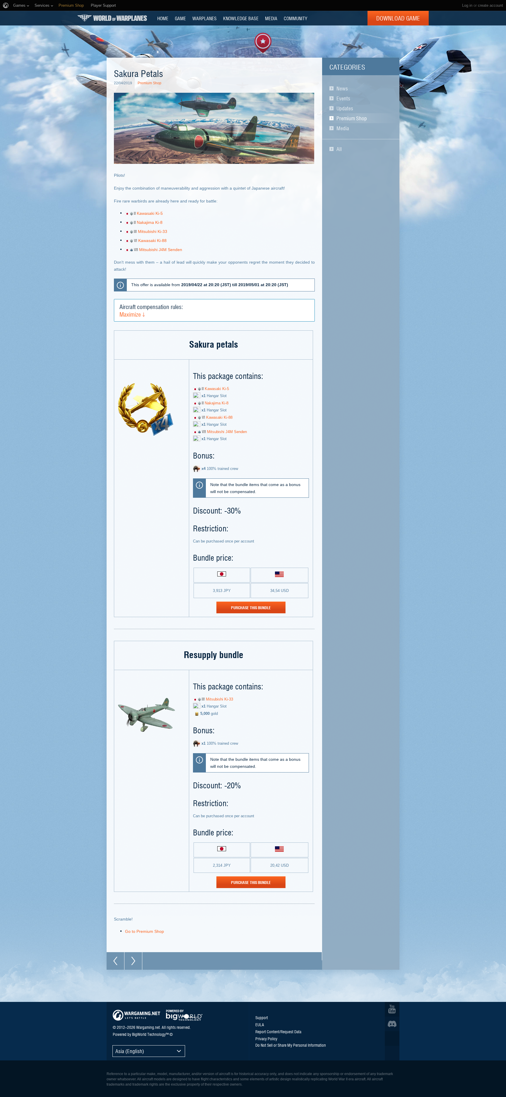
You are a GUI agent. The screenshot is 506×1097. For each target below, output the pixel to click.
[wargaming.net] (136, 1015)
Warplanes (204, 18)
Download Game (398, 18)
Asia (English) (129, 1051)
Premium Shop (351, 118)
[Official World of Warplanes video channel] (392, 1009)
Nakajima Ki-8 (150, 222)
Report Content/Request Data (278, 1031)
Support (261, 1017)
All (339, 149)
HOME (162, 18)
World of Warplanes (112, 18)
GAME (180, 18)
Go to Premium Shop (144, 931)
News (342, 88)
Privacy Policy (266, 1038)
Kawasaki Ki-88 (152, 240)
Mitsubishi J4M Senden (160, 249)
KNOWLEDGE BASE (241, 18)
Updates (344, 108)
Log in (467, 5)
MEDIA (271, 18)
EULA (259, 1024)
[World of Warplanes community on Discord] (392, 1024)
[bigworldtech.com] (184, 1015)
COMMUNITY (295, 18)
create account (490, 5)
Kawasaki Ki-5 (150, 213)
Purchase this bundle (251, 607)
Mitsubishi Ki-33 (152, 231)
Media (342, 128)
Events (343, 98)
